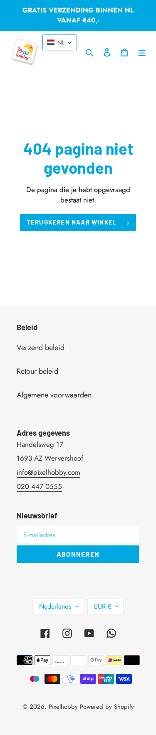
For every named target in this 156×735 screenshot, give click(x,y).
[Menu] (142, 52)
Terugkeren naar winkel (72, 222)
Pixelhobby (63, 706)
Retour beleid (37, 371)
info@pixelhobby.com (48, 472)
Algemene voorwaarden (54, 395)
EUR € (102, 606)
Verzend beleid (40, 347)
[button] (60, 42)
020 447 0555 (39, 486)
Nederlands (55, 606)
